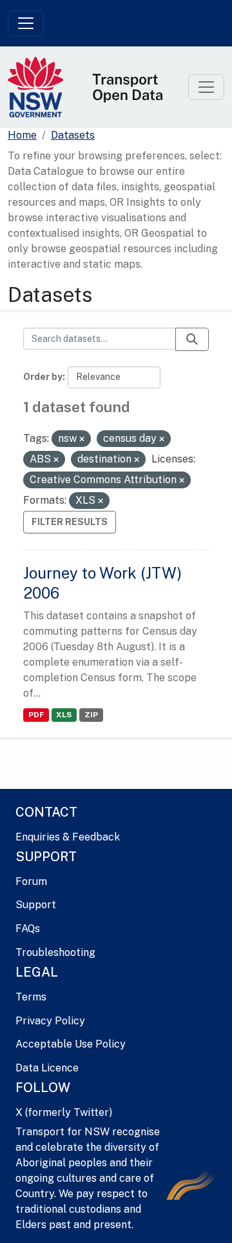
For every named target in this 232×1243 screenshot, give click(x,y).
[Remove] (81, 439)
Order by (43, 377)
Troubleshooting (55, 952)
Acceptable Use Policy (70, 1044)
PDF (36, 714)
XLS (64, 714)
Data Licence (47, 1068)
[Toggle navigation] (26, 23)
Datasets (73, 135)
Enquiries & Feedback (67, 837)
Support (35, 905)
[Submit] (192, 339)
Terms (30, 997)
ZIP (91, 714)
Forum (31, 881)
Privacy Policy (50, 1021)
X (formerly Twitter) (63, 1112)
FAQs (27, 928)
